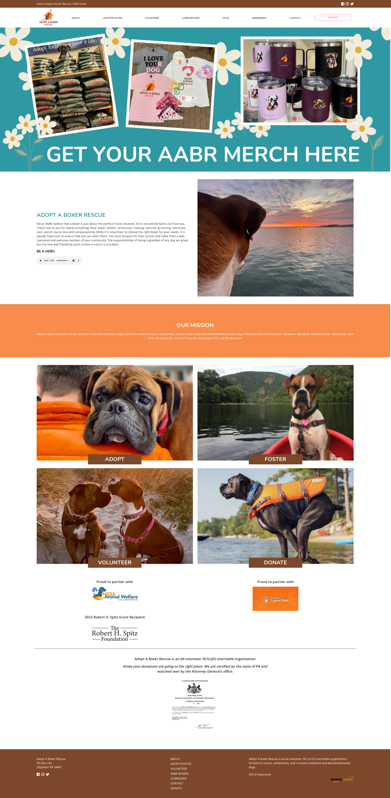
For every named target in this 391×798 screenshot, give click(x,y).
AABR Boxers (190, 18)
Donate (333, 17)
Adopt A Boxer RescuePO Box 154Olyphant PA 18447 (51, 763)
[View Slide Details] (195, 99)
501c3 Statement (260, 774)
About (75, 18)
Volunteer (152, 18)
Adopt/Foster (112, 18)
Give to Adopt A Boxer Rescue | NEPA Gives (61, 4)
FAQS (225, 18)
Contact (295, 18)
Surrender (259, 18)
